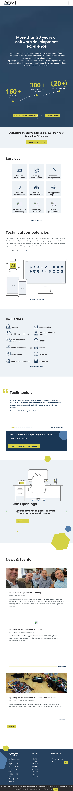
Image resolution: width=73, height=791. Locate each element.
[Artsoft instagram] (55, 759)
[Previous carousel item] (6, 413)
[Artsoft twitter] (58, 759)
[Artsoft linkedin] (61, 759)
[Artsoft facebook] (52, 759)
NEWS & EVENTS (34, 760)
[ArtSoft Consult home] (10, 2)
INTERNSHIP (35, 769)
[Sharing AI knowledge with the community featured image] (36, 578)
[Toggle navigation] (66, 3)
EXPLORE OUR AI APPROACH (36, 142)
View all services (36, 220)
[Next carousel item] (66, 413)
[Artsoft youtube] (52, 762)
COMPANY (35, 764)
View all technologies (36, 299)
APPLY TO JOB (22, 521)
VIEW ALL (12, 727)
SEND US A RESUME (53, 115)
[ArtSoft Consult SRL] (13, 754)
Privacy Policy (48, 789)
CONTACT (35, 772)
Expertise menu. (31, 251)
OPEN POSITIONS (35, 775)
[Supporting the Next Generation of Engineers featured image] (36, 622)
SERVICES (35, 766)
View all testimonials (56, 427)
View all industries (36, 366)
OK (56, 789)
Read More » (62, 614)
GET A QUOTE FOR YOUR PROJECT (25, 115)
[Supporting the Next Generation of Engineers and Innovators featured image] (36, 683)
